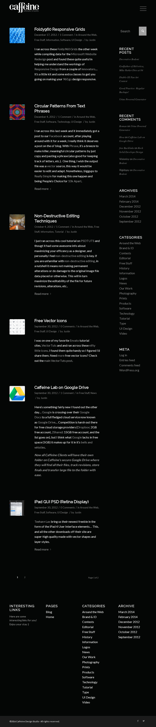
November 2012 (130, 211)
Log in (123, 355)
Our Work (126, 288)
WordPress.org (129, 370)
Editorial (125, 258)
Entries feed (127, 360)
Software (65, 39)
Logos (123, 278)
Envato (74, 340)
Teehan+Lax (42, 521)
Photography (127, 293)
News (94, 393)
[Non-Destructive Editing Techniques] (17, 222)
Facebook (56, 136)
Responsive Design (46, 69)
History (124, 268)
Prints (123, 298)
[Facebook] (138, 721)
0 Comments (67, 326)
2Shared (57, 432)
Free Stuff (39, 39)
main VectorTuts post (58, 360)
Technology (63, 121)
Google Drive (46, 422)
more (61, 355)
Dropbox (83, 427)
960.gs (67, 79)
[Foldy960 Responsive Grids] (17, 35)
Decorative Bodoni (129, 59)
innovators (88, 69)
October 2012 (128, 216)
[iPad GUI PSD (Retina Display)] (17, 508)
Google (47, 412)
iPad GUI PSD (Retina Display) (61, 501)
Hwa (121, 137)
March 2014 (127, 196)
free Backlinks (126, 148)
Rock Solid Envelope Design (131, 150)
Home (50, 617)
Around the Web (87, 34)
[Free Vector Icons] (17, 327)
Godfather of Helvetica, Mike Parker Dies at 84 (131, 68)
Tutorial (59, 231)
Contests (125, 253)
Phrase (73, 146)
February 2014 (128, 201)
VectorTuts (49, 345)
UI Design (77, 39)
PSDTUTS (87, 241)
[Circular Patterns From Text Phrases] (17, 112)
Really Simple (43, 176)
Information (52, 39)
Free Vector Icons (50, 320)
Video (123, 333)
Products (125, 303)
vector (51, 166)
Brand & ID (126, 248)
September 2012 (130, 221)
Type (122, 323)
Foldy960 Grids (67, 49)
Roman (123, 126)
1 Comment (66, 34)
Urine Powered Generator (132, 99)
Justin (92, 39)
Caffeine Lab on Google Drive (61, 387)
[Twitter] (143, 721)
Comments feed (129, 365)
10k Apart (74, 181)
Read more (41, 188)
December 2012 (130, 206)
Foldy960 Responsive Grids (59, 29)
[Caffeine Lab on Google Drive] (17, 393)
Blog (49, 612)
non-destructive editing (71, 256)
